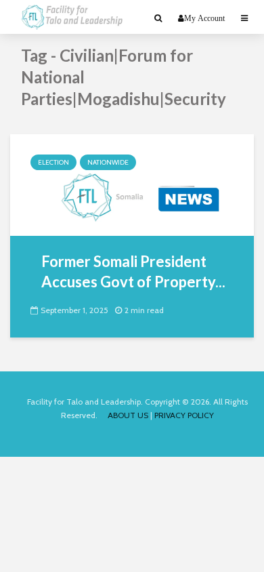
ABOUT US (128, 415)
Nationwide (108, 162)
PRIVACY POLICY (184, 415)
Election (53, 162)
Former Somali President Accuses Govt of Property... (133, 271)
